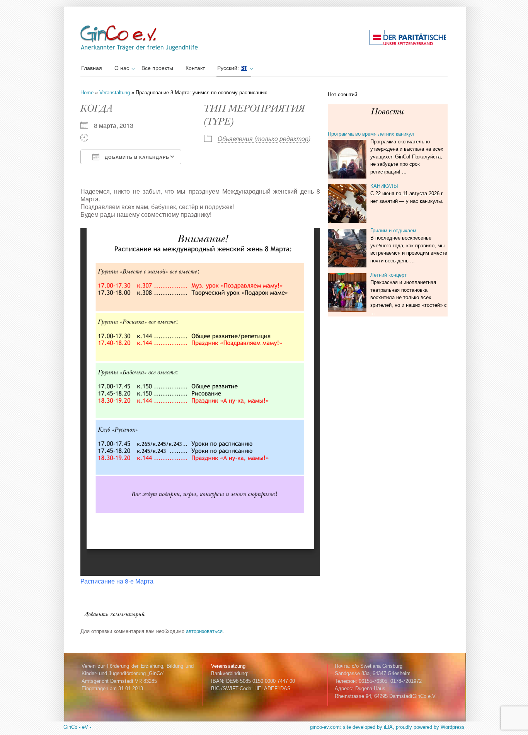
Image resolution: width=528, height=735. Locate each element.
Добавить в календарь (136, 157)
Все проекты (157, 68)
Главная (91, 68)
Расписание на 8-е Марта (116, 581)
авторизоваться (204, 631)
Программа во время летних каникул (371, 134)
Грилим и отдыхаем (393, 230)
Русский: (228, 68)
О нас (121, 68)
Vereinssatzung (228, 666)
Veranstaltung (114, 92)
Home (87, 92)
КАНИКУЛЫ (384, 186)
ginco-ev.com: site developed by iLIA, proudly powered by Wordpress (387, 727)
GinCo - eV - (77, 727)
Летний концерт (388, 275)
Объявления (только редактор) (264, 138)
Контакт (195, 68)
